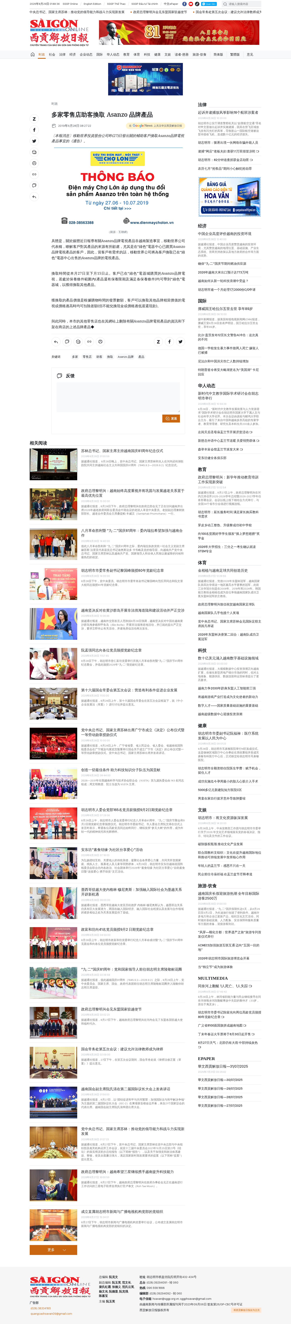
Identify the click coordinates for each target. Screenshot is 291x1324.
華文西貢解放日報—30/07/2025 (220, 1080)
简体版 (218, 54)
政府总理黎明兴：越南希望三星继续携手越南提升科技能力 (127, 1172)
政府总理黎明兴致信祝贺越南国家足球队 (226, 604)
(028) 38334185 (41, 1308)
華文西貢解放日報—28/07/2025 (220, 1097)
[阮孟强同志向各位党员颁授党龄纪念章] (53, 664)
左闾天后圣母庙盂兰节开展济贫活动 (223, 432)
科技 (147, 54)
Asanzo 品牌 (126, 357)
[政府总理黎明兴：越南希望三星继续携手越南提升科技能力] (53, 1185)
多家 (75, 357)
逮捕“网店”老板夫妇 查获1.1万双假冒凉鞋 (227, 151)
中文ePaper (171, 3)
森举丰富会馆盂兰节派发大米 (219, 449)
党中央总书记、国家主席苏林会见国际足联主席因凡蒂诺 (229, 624)
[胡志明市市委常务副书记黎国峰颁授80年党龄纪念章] (53, 584)
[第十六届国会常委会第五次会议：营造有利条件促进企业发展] (53, 704)
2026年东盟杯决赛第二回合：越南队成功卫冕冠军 (228, 637)
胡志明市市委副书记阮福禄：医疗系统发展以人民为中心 (228, 735)
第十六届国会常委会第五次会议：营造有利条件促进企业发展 (129, 690)
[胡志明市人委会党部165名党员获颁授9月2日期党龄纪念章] (53, 823)
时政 (42, 54)
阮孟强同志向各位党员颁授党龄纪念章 (111, 650)
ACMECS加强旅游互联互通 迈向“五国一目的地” (228, 947)
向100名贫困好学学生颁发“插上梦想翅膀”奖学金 (229, 536)
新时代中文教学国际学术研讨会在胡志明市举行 (228, 395)
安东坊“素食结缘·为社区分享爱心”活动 (112, 850)
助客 (99, 357)
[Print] (34, 163)
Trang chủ (33, 55)
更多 (51, 1250)
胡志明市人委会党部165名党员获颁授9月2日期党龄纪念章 (127, 810)
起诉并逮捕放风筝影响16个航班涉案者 (228, 112)
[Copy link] (34, 174)
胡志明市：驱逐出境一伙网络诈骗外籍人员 (228, 142)
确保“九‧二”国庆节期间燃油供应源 (222, 264)
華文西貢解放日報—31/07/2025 (223, 1066)
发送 (174, 418)
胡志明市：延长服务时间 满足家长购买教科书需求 (228, 514)
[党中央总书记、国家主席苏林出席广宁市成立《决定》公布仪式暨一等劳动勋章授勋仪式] (53, 743)
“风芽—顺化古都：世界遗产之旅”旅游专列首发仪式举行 (229, 934)
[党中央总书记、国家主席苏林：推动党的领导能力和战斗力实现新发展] (53, 1142)
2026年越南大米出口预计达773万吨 (223, 272)
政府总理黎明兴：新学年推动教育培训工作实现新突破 (228, 479)
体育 (137, 54)
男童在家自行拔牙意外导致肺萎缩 (221, 798)
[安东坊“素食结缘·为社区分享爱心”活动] (53, 863)
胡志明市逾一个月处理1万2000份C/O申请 (227, 290)
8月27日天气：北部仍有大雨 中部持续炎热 (228, 1043)
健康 (157, 54)
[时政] (34, 196)
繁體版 (235, 54)
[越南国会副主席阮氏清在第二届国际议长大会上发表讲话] (53, 1102)
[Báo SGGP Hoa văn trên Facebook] (184, 4)
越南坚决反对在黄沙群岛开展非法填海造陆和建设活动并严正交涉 (132, 610)
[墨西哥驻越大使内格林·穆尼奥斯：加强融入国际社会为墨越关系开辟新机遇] (53, 903)
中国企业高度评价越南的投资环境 (224, 234)
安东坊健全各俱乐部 (212, 458)
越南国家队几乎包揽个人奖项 (218, 613)
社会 (52, 54)
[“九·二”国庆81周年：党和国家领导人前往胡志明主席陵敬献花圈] (53, 983)
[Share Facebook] (34, 130)
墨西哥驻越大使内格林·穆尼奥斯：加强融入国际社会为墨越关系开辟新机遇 (131, 891)
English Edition (92, 3)
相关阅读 (38, 443)
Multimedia (213, 978)
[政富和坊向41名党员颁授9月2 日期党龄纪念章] (53, 943)
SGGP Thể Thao (116, 3)
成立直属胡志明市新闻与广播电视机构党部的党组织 (122, 1211)
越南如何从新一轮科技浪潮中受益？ (223, 281)
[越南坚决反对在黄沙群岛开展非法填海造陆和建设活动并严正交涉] (53, 624)
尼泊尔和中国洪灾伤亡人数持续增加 (223, 361)
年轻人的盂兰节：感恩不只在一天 (221, 866)
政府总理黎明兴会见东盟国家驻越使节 (101, 12)
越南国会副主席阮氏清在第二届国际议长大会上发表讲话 (125, 1089)
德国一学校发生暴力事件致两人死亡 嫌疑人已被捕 (228, 350)
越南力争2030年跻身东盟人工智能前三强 (227, 688)
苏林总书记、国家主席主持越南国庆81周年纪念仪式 (122, 451)
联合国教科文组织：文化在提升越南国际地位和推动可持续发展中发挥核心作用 (229, 855)
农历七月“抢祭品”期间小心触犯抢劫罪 (225, 168)
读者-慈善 (182, 54)
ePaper (206, 1058)
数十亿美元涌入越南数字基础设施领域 (228, 658)
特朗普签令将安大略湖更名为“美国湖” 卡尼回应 (228, 372)
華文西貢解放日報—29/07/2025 (220, 1088)
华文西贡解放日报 (59, 32)
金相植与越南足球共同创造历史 (223, 570)
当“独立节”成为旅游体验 (215, 967)
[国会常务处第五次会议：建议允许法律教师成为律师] (53, 1063)
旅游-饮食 (199, 54)
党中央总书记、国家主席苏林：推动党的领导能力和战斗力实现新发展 (132, 1131)
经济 (72, 54)
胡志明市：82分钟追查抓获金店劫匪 (224, 160)
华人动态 (113, 54)
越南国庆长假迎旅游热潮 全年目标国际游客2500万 (228, 895)
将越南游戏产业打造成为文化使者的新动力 (228, 697)
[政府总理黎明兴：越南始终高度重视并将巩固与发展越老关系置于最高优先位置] (53, 504)
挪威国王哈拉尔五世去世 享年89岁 (225, 309)
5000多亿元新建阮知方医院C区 (220, 790)
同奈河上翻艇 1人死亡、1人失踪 (223, 986)
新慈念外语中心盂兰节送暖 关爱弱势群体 (227, 441)
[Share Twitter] (34, 141)
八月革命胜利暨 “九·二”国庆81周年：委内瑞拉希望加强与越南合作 (132, 532)
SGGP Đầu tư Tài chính (144, 3)
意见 (250, 54)
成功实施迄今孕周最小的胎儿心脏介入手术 (228, 781)
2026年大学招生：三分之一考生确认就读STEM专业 (227, 549)
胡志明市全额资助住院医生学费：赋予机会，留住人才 (229, 770)
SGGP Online (70, 3)
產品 (141, 357)
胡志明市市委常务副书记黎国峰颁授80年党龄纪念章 (122, 570)
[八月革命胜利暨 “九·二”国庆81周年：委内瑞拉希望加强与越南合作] (53, 544)
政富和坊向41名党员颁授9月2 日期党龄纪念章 (117, 929)
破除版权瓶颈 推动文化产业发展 (220, 844)
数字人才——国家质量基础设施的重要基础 (228, 705)
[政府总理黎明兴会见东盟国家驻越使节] (53, 1023)
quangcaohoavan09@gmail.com (51, 1313)
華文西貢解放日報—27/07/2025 (220, 1106)
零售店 (87, 357)
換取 (110, 357)
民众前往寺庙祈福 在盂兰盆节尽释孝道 (225, 874)
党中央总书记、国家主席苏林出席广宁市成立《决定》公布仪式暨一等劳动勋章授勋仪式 (132, 732)
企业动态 (86, 54)
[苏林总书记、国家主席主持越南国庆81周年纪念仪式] (53, 464)
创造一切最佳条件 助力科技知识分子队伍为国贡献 (120, 770)
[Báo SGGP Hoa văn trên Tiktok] (197, 4)
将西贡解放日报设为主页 (247, 1310)
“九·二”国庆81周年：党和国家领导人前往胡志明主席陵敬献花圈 (131, 969)
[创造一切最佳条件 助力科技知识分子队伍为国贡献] (53, 783)
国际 (99, 54)
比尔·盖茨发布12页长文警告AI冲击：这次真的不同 (228, 337)
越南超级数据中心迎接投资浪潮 (220, 714)
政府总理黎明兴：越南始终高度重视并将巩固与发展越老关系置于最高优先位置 (132, 493)
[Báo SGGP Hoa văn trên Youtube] (190, 4)
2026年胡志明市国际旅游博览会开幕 (223, 958)
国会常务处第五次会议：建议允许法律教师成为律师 (173, 12)
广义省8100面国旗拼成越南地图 (220, 1025)
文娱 (168, 54)
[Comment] (34, 185)
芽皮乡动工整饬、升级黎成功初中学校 (225, 525)
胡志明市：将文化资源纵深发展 (223, 818)
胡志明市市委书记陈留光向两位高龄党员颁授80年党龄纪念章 (229, 1014)
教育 (126, 54)
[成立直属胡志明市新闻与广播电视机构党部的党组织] (53, 1225)
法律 (62, 54)
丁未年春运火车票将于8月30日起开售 (224, 1034)
